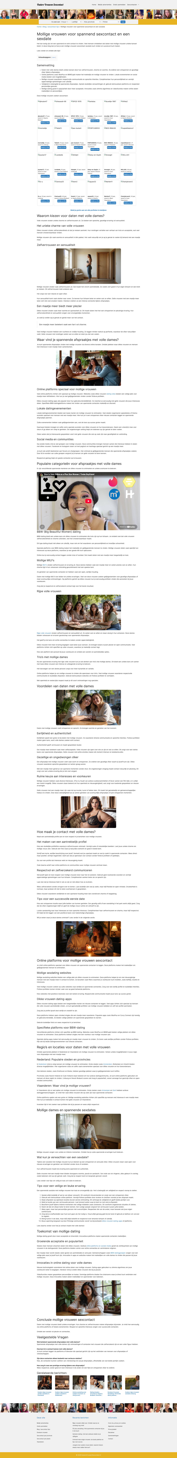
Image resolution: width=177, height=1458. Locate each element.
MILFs (45, 565)
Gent (114, 1090)
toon (53, 57)
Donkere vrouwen (42, 1432)
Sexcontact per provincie (44, 1435)
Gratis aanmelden (119, 5)
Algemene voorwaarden (115, 1426)
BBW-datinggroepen (118, 1253)
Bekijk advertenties (104, 5)
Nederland (42, 1064)
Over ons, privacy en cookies (117, 1423)
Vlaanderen (40, 1442)
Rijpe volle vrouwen (44, 633)
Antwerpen (106, 1090)
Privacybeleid (112, 1429)
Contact (110, 1438)
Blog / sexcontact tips (51, 27)
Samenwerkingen (113, 1435)
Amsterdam (107, 1064)
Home (94, 5)
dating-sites (111, 394)
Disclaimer (111, 1432)
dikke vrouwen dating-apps (112, 1221)
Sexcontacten (132, 5)
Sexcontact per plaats (43, 1438)
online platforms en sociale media (98, 1246)
